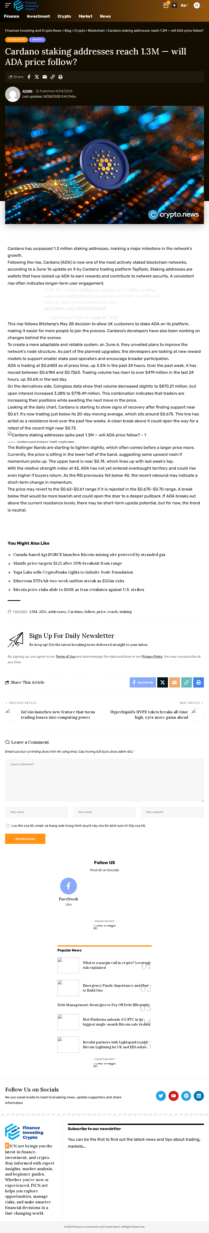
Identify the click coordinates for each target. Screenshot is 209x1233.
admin (27, 91)
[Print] (60, 77)
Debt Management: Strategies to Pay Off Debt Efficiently (103, 1005)
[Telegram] (186, 1096)
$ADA (86, 289)
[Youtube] (173, 1096)
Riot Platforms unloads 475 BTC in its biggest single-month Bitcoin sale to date (116, 1022)
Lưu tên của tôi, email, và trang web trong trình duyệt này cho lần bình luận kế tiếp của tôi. (78, 826)
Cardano (75, 611)
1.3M (33, 611)
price (101, 611)
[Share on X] (36, 77)
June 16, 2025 (105, 317)
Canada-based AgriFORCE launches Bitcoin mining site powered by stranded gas (89, 554)
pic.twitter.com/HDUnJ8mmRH (75, 308)
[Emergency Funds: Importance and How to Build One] (68, 988)
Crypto (37, 39)
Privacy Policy (152, 656)
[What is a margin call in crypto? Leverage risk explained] (68, 965)
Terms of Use (65, 656)
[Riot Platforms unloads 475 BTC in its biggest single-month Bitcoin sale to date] (68, 1022)
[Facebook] (68, 892)
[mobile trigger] (9, 5)
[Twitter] (161, 1096)
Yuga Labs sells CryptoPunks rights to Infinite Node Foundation (73, 572)
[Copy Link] (52, 77)
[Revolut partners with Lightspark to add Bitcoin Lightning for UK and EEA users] (68, 1045)
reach (112, 611)
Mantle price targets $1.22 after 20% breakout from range (67, 563)
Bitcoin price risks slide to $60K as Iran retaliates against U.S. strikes (78, 589)
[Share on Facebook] (28, 77)
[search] (174, 5)
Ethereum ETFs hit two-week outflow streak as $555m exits (68, 580)
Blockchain (17, 39)
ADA (42, 611)
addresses (57, 611)
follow (90, 611)
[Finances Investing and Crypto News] (26, 5)
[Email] (44, 77)
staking (125, 611)
